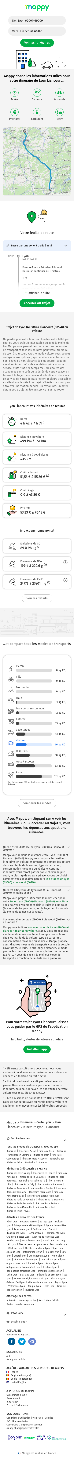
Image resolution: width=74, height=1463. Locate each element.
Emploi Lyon (20, 1255)
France (14, 1372)
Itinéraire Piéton (27, 1151)
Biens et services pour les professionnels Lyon (43, 1244)
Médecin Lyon (15, 1248)
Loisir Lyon (11, 1274)
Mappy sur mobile (15, 1359)
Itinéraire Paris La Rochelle (20, 1199)
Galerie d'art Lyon (15, 1282)
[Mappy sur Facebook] (11, 1341)
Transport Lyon (35, 1233)
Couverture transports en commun (24, 1424)
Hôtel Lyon (11, 1221)
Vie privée (37, 1418)
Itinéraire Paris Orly (24, 1184)
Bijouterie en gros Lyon (49, 1274)
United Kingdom (19, 1382)
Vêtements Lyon (16, 1286)
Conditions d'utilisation (18, 1418)
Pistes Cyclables (27, 1300)
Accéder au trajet (37, 303)
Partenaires (22, 1405)
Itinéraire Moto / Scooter (35, 1158)
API (8, 1356)
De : (27, 20)
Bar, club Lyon (27, 1274)
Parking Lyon (12, 1240)
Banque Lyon (34, 1286)
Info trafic (11, 1300)
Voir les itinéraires (37, 42)
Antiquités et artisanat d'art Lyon (23, 1267)
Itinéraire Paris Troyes (18, 1211)
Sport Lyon (58, 1248)
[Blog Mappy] (32, 1341)
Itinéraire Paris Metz (45, 1207)
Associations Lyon (31, 1240)
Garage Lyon (46, 1221)
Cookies (49, 1418)
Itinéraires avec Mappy (18, 1173)
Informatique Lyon (32, 1252)
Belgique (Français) (21, 1375)
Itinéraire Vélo (46, 1151)
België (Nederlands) (21, 1378)
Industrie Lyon (35, 1263)
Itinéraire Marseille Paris (32, 1180)
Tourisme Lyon (32, 1290)
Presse (10, 1405)
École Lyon (48, 1286)
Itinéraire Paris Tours (40, 1192)
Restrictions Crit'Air (49, 1300)
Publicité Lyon (52, 1252)
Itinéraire (11, 1151)
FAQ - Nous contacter (17, 1421)
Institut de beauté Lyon (50, 1271)
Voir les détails (37, 598)
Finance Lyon (58, 1278)
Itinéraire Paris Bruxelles (51, 1199)
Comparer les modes (37, 803)
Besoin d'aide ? (19, 1321)
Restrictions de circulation (20, 1304)
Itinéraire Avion (14, 1162)
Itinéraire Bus (57, 1158)
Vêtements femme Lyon (26, 1259)
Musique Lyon (13, 1252)
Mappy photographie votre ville (22, 1428)
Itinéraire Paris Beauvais (19, 1203)
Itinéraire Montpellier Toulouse (43, 1196)
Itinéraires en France (44, 1173)
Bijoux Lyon (61, 1282)
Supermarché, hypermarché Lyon (31, 1278)
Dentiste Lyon (50, 1267)
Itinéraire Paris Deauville (33, 1177)
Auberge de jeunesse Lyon (46, 1237)
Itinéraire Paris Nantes (41, 1188)
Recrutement (13, 1398)
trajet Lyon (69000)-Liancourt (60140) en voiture (39, 901)
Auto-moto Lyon (22, 1229)
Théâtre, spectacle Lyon (37, 1248)
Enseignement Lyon (39, 1255)
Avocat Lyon (52, 1263)
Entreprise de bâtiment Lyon (28, 1225)
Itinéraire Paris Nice (16, 1188)
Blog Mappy (12, 1401)
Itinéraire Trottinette (36, 1162)
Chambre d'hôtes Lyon (18, 1237)
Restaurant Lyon (28, 1221)
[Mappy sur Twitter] (22, 1341)
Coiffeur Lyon (39, 1229)
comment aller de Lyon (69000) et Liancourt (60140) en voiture (36, 929)
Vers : (27, 31)
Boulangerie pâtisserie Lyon (20, 1271)
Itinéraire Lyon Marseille (19, 1207)
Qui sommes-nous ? (16, 1395)
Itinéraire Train (41, 1155)
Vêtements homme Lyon (40, 1282)
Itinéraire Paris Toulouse (49, 1184)
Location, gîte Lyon (55, 1233)
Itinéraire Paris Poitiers (47, 1203)
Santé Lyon (48, 1240)
